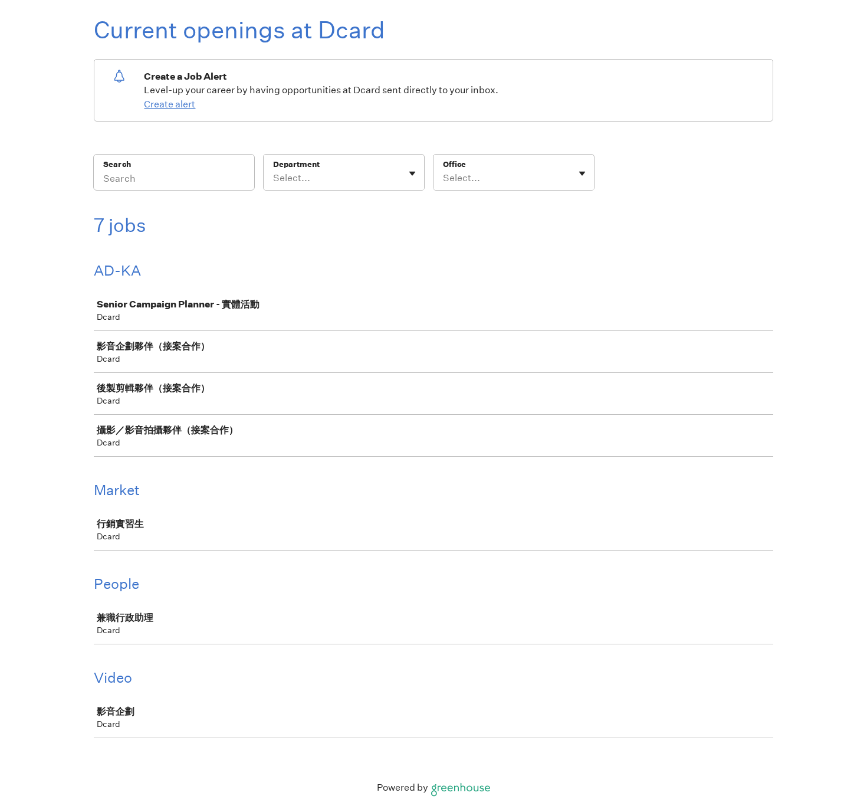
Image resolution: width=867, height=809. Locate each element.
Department (296, 164)
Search (117, 164)
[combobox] (274, 178)
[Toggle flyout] (412, 173)
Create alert (169, 104)
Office (454, 164)
